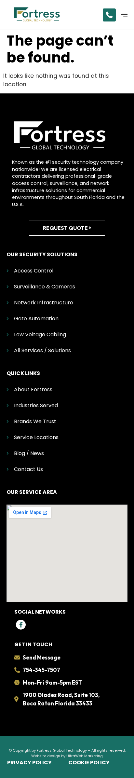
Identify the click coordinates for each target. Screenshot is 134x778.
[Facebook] (21, 625)
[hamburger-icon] (124, 15)
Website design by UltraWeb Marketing (67, 755)
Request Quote (65, 228)
